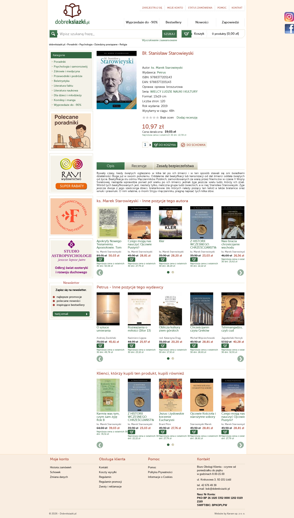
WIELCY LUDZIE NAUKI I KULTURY (174, 91)
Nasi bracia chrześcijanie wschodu (230, 244)
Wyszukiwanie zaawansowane (159, 40)
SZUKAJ (169, 34)
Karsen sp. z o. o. (236, 513)
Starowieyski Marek (200, 424)
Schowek (55, 472)
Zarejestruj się (152, 7)
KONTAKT (237, 7)
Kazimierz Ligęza (137, 338)
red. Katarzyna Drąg (170, 338)
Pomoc (222, 7)
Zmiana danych (59, 476)
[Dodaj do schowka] (193, 145)
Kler (161, 241)
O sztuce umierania (104, 329)
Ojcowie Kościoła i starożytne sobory (203, 415)
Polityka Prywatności (160, 472)
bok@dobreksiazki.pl (218, 488)
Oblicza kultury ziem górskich (169, 329)
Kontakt (103, 467)
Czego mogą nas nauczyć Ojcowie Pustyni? (140, 244)
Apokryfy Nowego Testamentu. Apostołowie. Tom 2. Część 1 (109, 246)
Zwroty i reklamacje (110, 486)
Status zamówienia (200, 7)
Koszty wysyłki (108, 472)
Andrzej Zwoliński (106, 338)
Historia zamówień (60, 467)
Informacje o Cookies (160, 476)
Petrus (161, 72)
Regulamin (105, 476)
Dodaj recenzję (187, 117)
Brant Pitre (165, 424)
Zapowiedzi (230, 22)
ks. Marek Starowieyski (167, 67)
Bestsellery (173, 22)
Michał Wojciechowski (202, 338)
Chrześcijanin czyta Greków (199, 329)
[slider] (150, 117)
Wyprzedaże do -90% (142, 22)
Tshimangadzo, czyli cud (232, 329)
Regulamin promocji (110, 481)
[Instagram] (289, 17)
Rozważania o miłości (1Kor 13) (139, 329)
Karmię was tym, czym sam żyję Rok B (108, 417)
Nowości (201, 22)
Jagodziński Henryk (232, 338)
